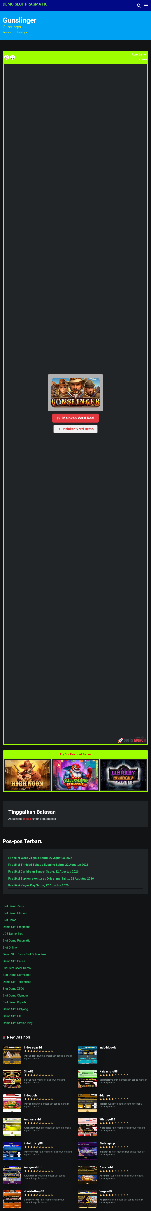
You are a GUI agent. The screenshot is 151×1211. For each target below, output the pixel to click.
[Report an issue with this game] (6, 57)
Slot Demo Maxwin (15, 913)
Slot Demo (9, 920)
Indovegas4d (33, 1047)
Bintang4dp (107, 1143)
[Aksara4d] (87, 1183)
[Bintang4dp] (87, 1159)
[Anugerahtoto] (12, 1183)
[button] (75, 392)
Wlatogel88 (107, 1119)
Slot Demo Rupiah (14, 1002)
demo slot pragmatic (25, 4)
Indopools (31, 1095)
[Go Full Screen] (12, 57)
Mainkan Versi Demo (78, 429)
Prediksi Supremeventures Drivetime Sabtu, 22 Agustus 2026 (51, 878)
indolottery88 (33, 1143)
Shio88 (28, 1071)
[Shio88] (12, 1087)
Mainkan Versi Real (78, 418)
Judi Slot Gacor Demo (17, 968)
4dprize (104, 1095)
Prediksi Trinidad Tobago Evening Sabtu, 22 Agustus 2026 (48, 864)
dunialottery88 (34, 1191)
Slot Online (10, 947)
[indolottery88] (12, 1159)
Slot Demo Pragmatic (16, 940)
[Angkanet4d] (12, 1135)
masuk (27, 819)
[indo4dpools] (87, 1063)
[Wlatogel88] (87, 1135)
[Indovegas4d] (12, 1063)
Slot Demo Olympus (16, 995)
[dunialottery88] (12, 1207)
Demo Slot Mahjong (15, 1009)
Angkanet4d (32, 1119)
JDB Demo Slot (13, 933)
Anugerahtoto (33, 1167)
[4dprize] (87, 1111)
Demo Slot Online (14, 961)
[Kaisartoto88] (87, 1087)
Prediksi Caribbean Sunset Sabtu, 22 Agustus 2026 (43, 871)
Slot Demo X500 (13, 988)
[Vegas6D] (87, 1207)
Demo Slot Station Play (18, 1023)
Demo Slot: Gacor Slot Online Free (24, 954)
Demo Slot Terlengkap (17, 982)
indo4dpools (107, 1047)
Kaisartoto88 (108, 1071)
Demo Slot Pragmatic (16, 927)
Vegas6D (105, 1191)
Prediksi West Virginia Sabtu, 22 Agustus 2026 (40, 858)
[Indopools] (12, 1111)
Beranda (7, 32)
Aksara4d (106, 1167)
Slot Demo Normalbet (17, 975)
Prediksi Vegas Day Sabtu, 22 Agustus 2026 (38, 885)
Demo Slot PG (12, 1016)
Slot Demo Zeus (13, 906)
